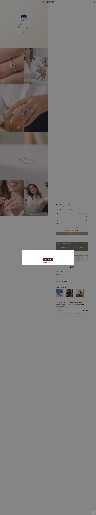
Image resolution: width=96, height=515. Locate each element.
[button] (48, 262)
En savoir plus (58, 256)
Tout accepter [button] (48, 259)
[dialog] (48, 257)
